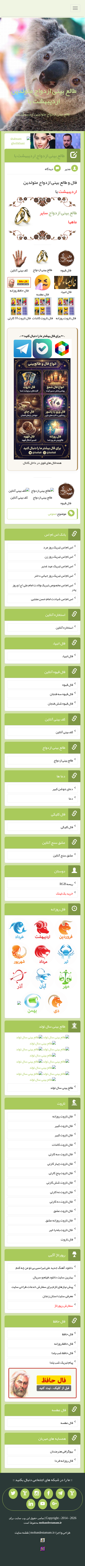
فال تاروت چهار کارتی (60, 1163)
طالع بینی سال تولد (61, 1088)
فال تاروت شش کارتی (59, 1182)
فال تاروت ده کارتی (61, 1201)
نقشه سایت (22, 1532)
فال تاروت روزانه (62, 1116)
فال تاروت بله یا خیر (61, 1230)
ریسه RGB (66, 884)
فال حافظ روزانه (63, 1343)
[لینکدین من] (30, 1504)
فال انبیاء (67, 656)
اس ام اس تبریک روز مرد (58, 547)
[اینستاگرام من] (36, 1493)
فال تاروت (67, 1239)
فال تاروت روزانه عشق (59, 1220)
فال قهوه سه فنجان (61, 694)
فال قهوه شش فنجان (60, 703)
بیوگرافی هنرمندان (61, 1451)
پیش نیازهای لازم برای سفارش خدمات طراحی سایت (42, 1286)
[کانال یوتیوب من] (42, 1504)
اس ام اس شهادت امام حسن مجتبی (52, 599)
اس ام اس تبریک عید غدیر (57, 566)
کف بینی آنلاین (19, 497)
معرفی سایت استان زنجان (58, 1296)
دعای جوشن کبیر (62, 789)
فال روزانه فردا (64, 1460)
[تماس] (24, 1493)
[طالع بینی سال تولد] (42, 1060)
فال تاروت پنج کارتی (61, 1173)
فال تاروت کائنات (62, 1144)
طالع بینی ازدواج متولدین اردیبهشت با (43, 96)
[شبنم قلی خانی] (17, 142)
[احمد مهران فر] (67, 142)
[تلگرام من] (60, 1493)
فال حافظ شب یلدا (62, 1353)
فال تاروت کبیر (64, 1125)
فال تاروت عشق (63, 1211)
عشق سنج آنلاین (63, 855)
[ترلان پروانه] (43, 142)
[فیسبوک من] (48, 1493)
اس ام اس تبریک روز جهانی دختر (53, 575)
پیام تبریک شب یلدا (61, 1362)
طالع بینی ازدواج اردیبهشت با (39, 155)
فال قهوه (67, 684)
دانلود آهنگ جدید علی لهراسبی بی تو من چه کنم (44, 1267)
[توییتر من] (13, 1493)
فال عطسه (67, 1423)
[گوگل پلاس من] (54, 1504)
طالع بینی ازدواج (42, 497)
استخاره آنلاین (64, 627)
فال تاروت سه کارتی (61, 1154)
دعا (71, 798)
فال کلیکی (67, 827)
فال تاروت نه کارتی (61, 1192)
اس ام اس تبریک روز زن (59, 556)
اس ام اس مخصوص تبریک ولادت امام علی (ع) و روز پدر (44, 587)
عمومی (52, 514)
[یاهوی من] (72, 1493)
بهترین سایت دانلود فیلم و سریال (53, 1277)
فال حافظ (67, 1334)
